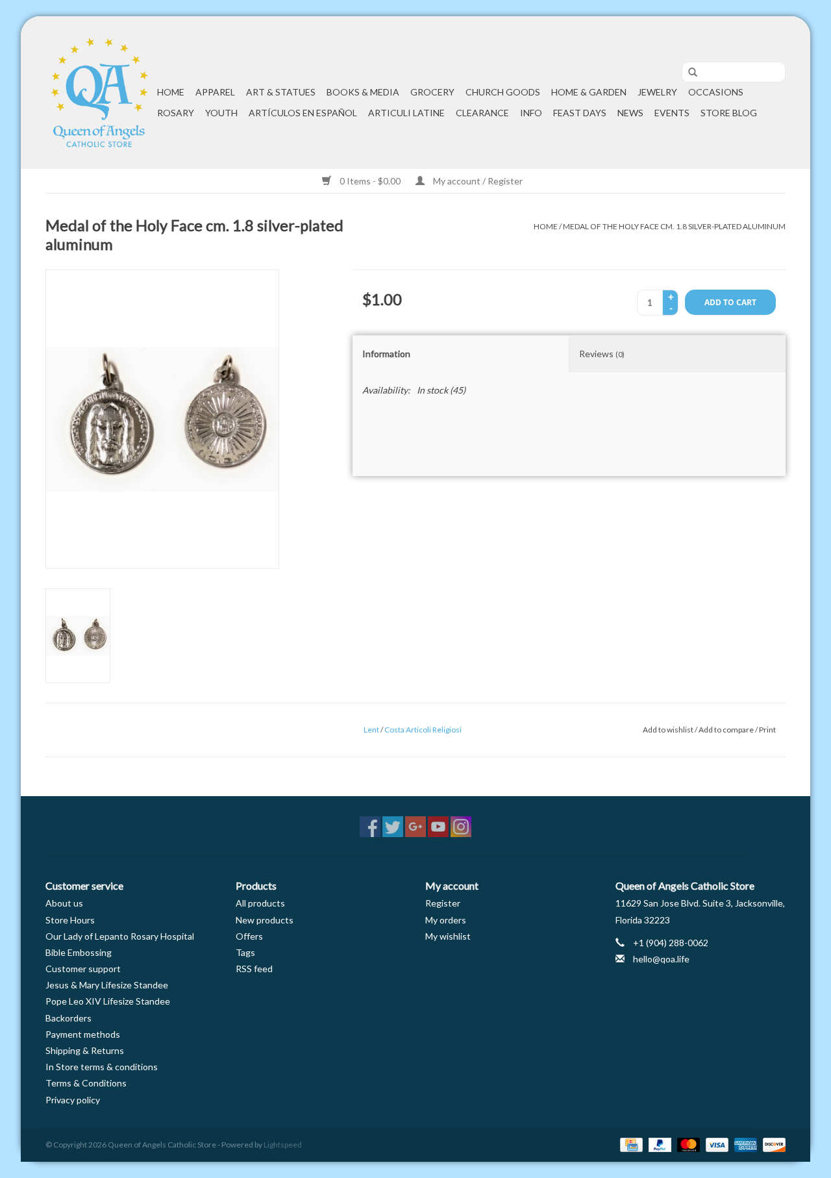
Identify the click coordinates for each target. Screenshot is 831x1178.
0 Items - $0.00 (370, 180)
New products (264, 919)
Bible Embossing (78, 952)
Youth (221, 112)
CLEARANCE (482, 112)
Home (170, 91)
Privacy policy (72, 1099)
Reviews (602, 353)
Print (767, 729)
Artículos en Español (303, 112)
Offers (249, 936)
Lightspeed (283, 1144)
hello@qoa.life (661, 958)
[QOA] (99, 92)
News (630, 112)
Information (386, 353)
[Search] (688, 73)
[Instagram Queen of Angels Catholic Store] (461, 826)
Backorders (68, 1017)
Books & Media (363, 91)
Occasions (715, 91)
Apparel (215, 91)
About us (64, 903)
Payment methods (82, 1034)
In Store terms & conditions (101, 1066)
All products (260, 903)
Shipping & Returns (84, 1050)
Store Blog (729, 112)
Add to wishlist (668, 729)
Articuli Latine (406, 112)
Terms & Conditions (86, 1082)
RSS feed (254, 968)
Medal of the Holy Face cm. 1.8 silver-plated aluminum (674, 226)
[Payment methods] (629, 1144)
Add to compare (727, 729)
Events (671, 112)
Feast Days (579, 112)
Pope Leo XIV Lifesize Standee (107, 1001)
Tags (245, 952)
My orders (445, 919)
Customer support (83, 968)
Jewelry (657, 91)
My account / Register (477, 180)
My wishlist (448, 936)
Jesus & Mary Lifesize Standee (106, 984)
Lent (371, 729)
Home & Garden (588, 91)
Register (442, 903)
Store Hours (70, 919)
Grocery (432, 91)
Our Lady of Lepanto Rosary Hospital (119, 936)
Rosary (175, 112)
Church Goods (502, 91)
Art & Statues (281, 91)
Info (531, 112)
